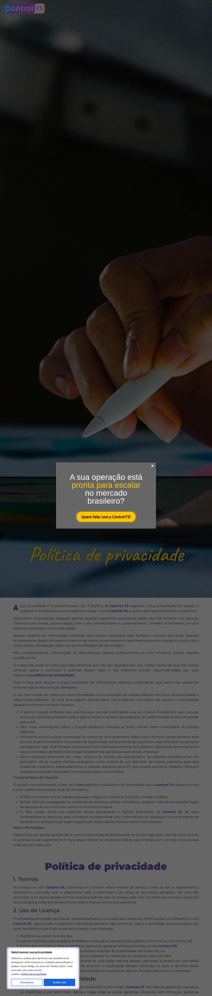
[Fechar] (77, 948)
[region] (43, 968)
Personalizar (26, 982)
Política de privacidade (33, 974)
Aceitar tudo (59, 982)
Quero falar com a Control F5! (106, 517)
